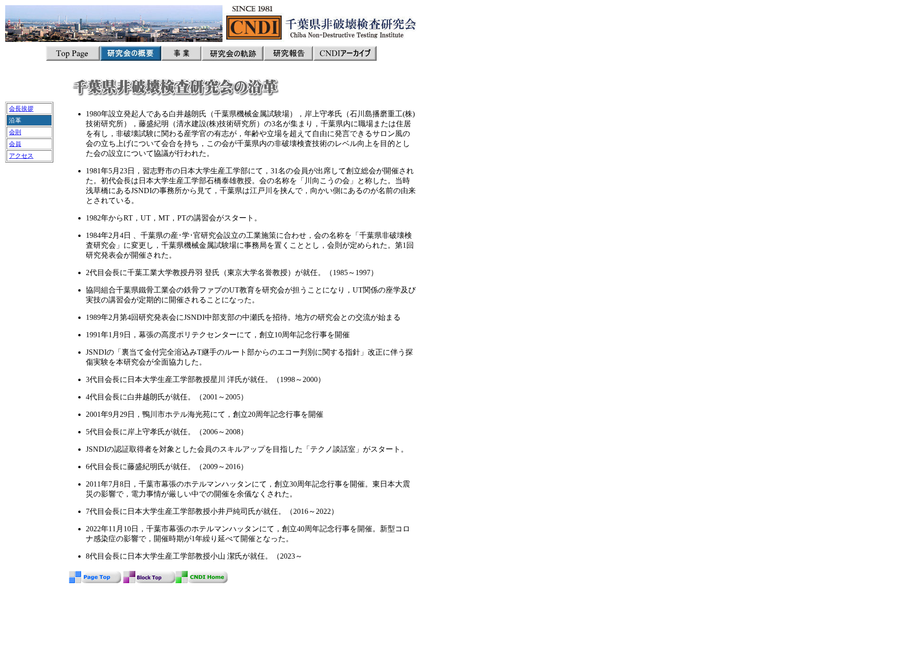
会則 (15, 132)
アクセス (21, 155)
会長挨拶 (21, 108)
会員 (15, 143)
